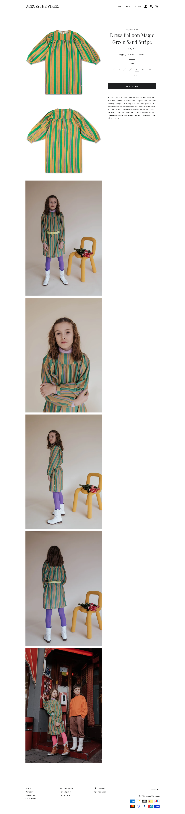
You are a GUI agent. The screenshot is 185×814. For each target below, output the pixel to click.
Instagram (101, 792)
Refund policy (65, 792)
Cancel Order (65, 795)
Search (28, 788)
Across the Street (153, 796)
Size (132, 63)
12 (150, 69)
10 (143, 69)
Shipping (122, 54)
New (119, 6)
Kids (128, 6)
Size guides (30, 795)
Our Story (29, 792)
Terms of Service (66, 788)
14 (128, 75)
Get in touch (30, 798)
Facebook (101, 788)
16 (135, 75)
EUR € (153, 789)
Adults (138, 6)
